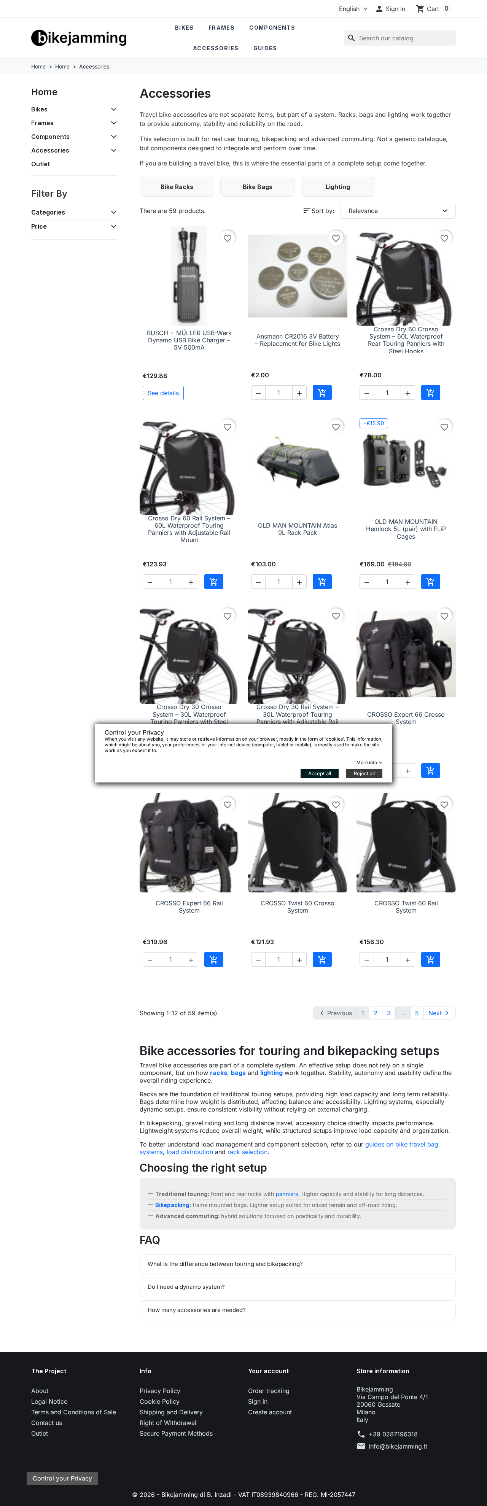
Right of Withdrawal (168, 1422)
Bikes (184, 27)
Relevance (399, 210)
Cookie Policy (160, 1401)
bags (238, 1073)
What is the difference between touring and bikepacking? (225, 1263)
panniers (287, 1194)
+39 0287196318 (393, 1434)
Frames (221, 27)
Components (272, 27)
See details (163, 393)
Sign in (257, 1401)
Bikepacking (172, 1205)
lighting (271, 1073)
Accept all (319, 773)
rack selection (247, 1152)
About (39, 1391)
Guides (265, 48)
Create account (270, 1412)
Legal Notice (49, 1401)
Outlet (40, 164)
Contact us (46, 1422)
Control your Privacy (62, 1478)
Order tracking (269, 1391)
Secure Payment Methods (176, 1433)
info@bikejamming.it (398, 1446)
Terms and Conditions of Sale (73, 1412)
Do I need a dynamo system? (186, 1286)
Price (39, 226)
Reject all (364, 773)
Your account (268, 1371)
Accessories (216, 48)
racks (218, 1073)
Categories (48, 212)
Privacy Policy (160, 1391)
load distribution (190, 1152)
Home (44, 91)
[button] (390, 9)
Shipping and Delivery (171, 1412)
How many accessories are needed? (197, 1310)
